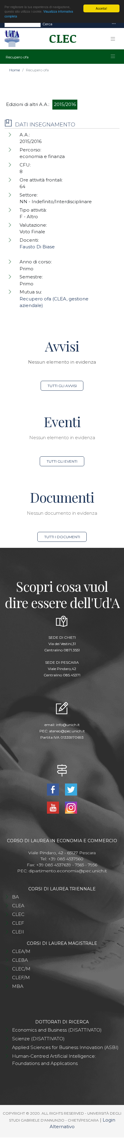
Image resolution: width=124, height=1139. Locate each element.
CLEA (18, 905)
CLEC (18, 914)
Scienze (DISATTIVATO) (38, 1038)
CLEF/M (21, 977)
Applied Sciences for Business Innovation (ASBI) (65, 1047)
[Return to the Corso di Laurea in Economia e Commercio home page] (60, 38)
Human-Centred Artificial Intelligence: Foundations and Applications (54, 1059)
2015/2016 (65, 104)
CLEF (18, 923)
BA (15, 897)
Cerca (47, 24)
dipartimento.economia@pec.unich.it (68, 871)
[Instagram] (71, 807)
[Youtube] (53, 807)
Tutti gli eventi (62, 461)
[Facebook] (53, 789)
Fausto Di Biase (37, 247)
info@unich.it (68, 724)
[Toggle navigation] (113, 23)
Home (14, 70)
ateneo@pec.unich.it (67, 731)
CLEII (18, 932)
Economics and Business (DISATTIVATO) (57, 1030)
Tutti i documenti (62, 537)
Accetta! (101, 8)
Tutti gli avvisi (62, 385)
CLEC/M (21, 969)
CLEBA (20, 960)
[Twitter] (71, 789)
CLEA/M (21, 951)
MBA (17, 986)
